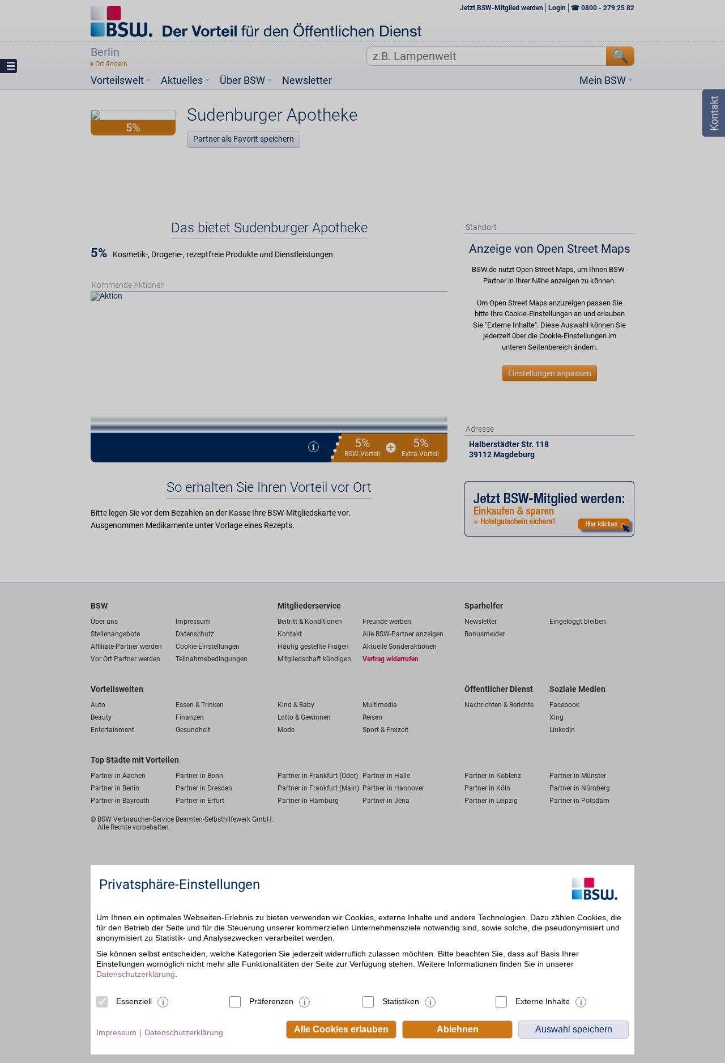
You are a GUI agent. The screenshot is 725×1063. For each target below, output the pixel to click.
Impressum (116, 1032)
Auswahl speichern (573, 1029)
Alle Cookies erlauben (341, 1029)
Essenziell (134, 1001)
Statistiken (400, 1001)
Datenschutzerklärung (135, 974)
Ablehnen (458, 1029)
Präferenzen (271, 1001)
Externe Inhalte (542, 1001)
